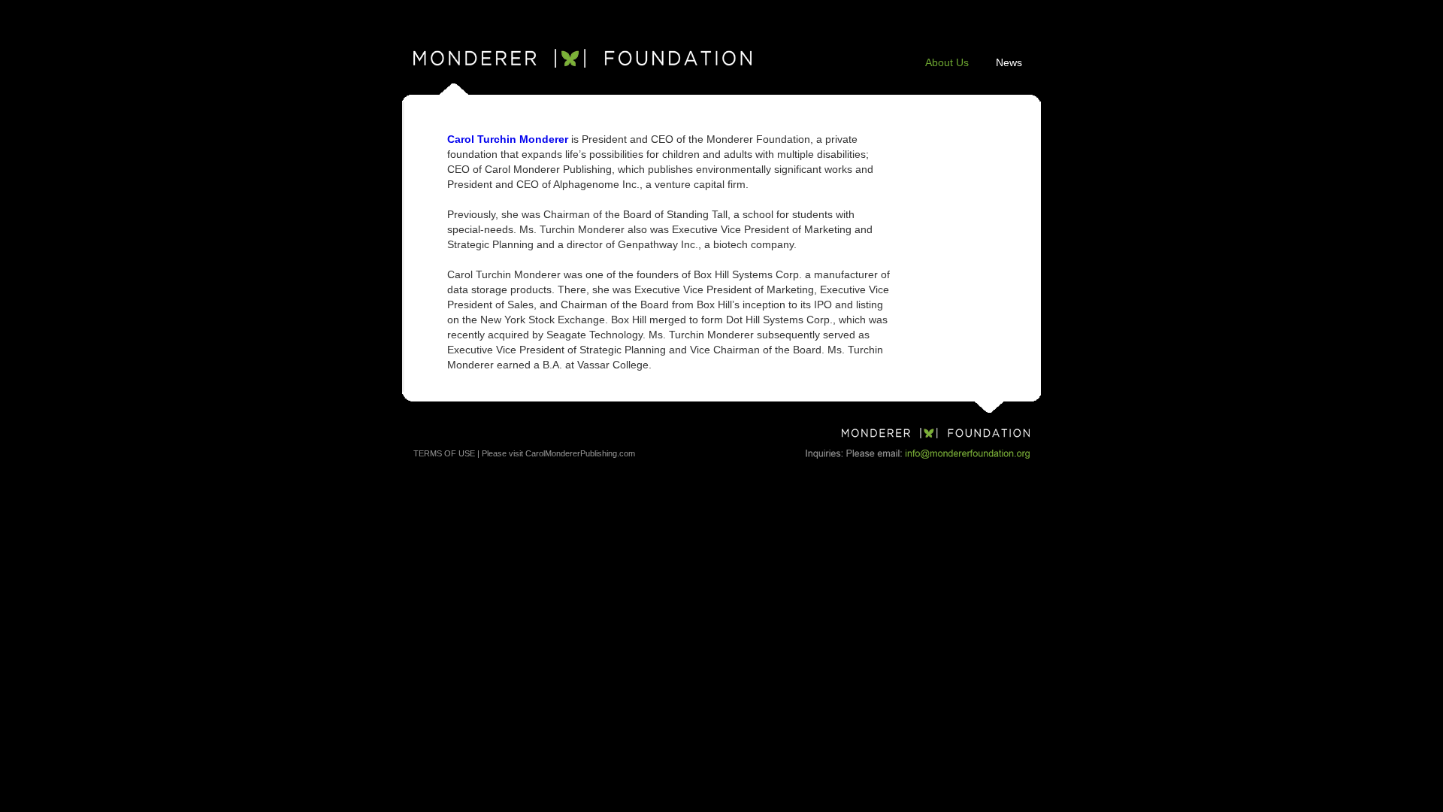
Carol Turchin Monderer (507, 139)
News (1009, 62)
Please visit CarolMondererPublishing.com (558, 453)
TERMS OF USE (444, 453)
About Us (947, 62)
